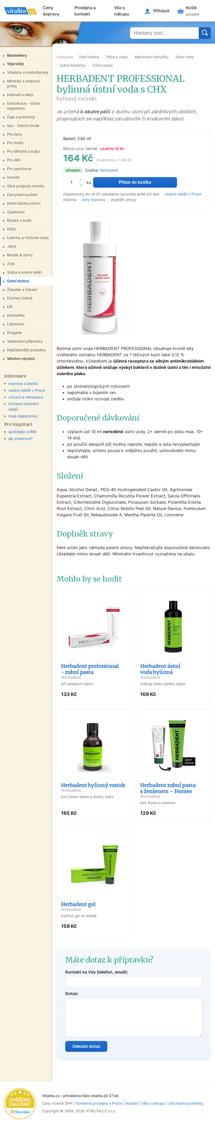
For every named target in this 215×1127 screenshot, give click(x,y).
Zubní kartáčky (72, 65)
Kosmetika (16, 315)
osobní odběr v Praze (183, 194)
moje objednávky (23, 416)
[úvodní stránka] (20, 11)
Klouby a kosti (19, 220)
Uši (9, 306)
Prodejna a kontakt (85, 11)
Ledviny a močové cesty (28, 237)
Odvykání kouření (22, 194)
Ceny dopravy (51, 11)
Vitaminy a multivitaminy (28, 72)
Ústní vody (185, 57)
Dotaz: (72, 993)
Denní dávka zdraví (23, 203)
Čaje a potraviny (21, 117)
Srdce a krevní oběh (24, 272)
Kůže (11, 229)
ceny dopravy (93, 199)
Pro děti (13, 160)
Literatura (15, 324)
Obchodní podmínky (186, 1103)
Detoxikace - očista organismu (23, 105)
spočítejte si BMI (22, 431)
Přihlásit (161, 10)
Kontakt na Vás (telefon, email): (96, 972)
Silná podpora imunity (25, 186)
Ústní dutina (89, 57)
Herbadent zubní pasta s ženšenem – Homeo (168, 790)
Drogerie (14, 332)
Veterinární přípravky (25, 341)
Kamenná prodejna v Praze (99, 1103)
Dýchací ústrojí (19, 298)
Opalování (15, 212)
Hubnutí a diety (20, 94)
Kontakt (132, 1103)
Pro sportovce (19, 168)
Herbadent (109, 170)
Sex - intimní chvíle (23, 125)
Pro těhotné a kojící (23, 151)
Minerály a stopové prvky (23, 83)
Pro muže (15, 142)
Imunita (13, 177)
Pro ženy (14, 134)
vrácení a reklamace (25, 397)
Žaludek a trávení (22, 289)
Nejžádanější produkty (26, 350)
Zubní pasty (103, 65)
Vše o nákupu (121, 11)
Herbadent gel (78, 906)
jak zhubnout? (20, 438)
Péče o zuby (117, 57)
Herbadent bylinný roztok (93, 787)
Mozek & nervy (20, 255)
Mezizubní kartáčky (152, 57)
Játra (11, 246)
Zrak (11, 263)
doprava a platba (23, 383)
